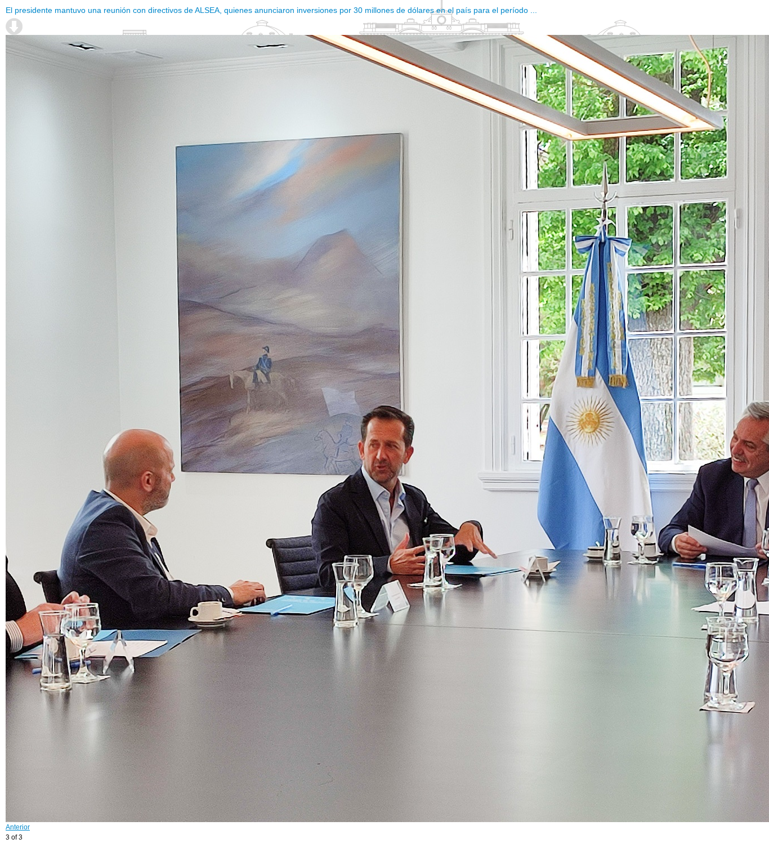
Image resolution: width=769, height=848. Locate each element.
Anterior (18, 827)
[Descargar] (14, 26)
